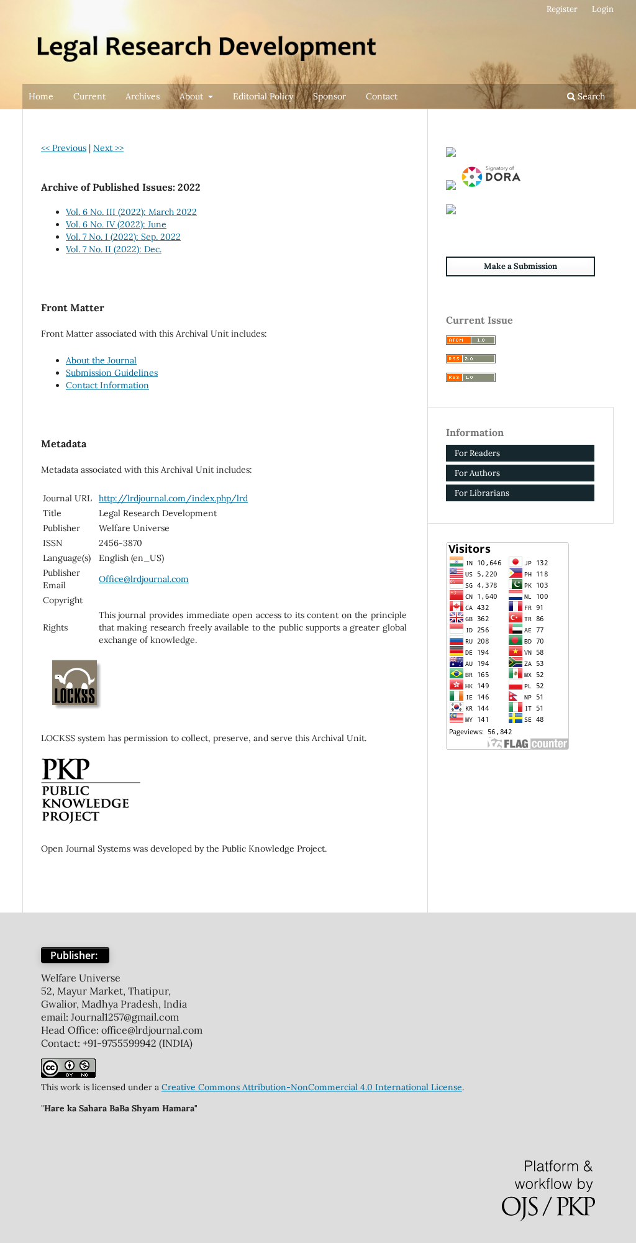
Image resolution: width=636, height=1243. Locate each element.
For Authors (477, 473)
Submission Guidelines (112, 372)
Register (562, 9)
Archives (142, 96)
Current (89, 96)
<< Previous (63, 147)
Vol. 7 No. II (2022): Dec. (113, 249)
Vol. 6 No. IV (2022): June (116, 224)
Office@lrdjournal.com (144, 579)
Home (41, 96)
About (192, 96)
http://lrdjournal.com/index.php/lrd (173, 498)
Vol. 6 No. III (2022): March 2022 (131, 211)
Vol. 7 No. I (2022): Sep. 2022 (123, 236)
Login (603, 9)
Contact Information (107, 385)
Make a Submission (520, 266)
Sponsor (329, 96)
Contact (382, 96)
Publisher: (75, 955)
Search (590, 96)
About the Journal (101, 360)
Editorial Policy (263, 96)
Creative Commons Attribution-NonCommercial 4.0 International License (311, 1087)
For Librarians (482, 493)
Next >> (108, 147)
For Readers (477, 453)
